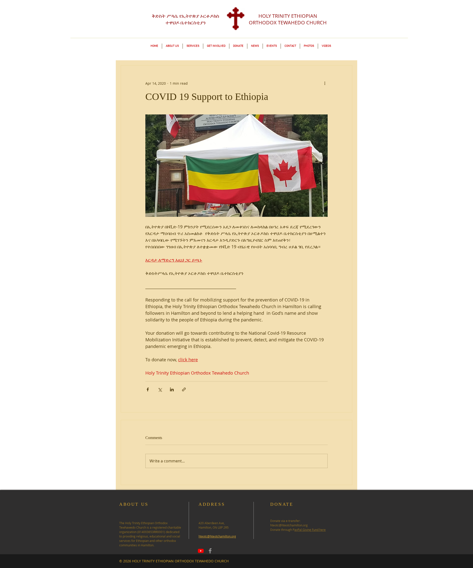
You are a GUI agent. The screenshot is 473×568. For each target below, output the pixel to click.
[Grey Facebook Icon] (210, 550)
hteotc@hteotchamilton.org (289, 525)
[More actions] (325, 83)
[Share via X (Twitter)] (159, 389)
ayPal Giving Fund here (310, 530)
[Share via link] (184, 389)
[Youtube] (200, 550)
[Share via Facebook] (147, 389)
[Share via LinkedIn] (171, 389)
